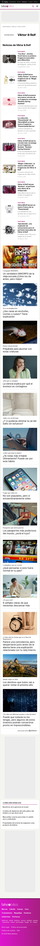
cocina (23, 920)
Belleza (24, 2)
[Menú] (37, 6)
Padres (36, 2)
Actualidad (12, 2)
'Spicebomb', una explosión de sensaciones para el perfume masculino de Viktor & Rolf (27, 228)
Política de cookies (8, 930)
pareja (35, 920)
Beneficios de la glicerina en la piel (15, 807)
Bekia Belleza (7, 26)
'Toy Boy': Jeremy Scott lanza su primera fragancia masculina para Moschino (27, 57)
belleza (17, 920)
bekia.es (5, 920)
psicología (19, 922)
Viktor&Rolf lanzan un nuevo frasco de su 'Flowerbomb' (26, 207)
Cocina (30, 2)
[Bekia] (5, 2)
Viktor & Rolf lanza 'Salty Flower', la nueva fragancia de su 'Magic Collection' (27, 77)
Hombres (27, 913)
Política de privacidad (19, 927)
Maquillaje (18, 913)
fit (31, 922)
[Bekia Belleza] (7, 6)
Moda (19, 2)
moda (11, 920)
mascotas (5, 922)
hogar (27, 922)
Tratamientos (7, 913)
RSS (18, 930)
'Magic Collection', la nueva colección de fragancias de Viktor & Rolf (27, 167)
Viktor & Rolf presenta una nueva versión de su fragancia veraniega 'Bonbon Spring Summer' (27, 99)
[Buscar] (33, 6)
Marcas (14, 26)
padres (29, 920)
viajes (35, 922)
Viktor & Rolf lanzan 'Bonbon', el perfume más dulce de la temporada (26, 187)
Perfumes (21, 51)
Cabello (12, 909)
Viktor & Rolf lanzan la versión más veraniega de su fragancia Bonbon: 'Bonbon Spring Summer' (27, 145)
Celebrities (6, 917)
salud (13, 922)
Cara (27, 909)
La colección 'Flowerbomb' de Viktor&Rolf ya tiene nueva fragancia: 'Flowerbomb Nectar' (26, 122)
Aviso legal (5, 927)
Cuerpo (20, 909)
